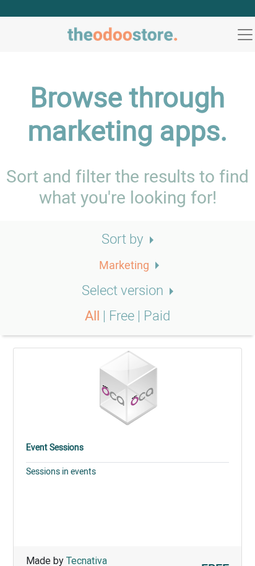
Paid (157, 316)
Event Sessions (55, 447)
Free (123, 316)
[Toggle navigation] (245, 34)
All (94, 316)
